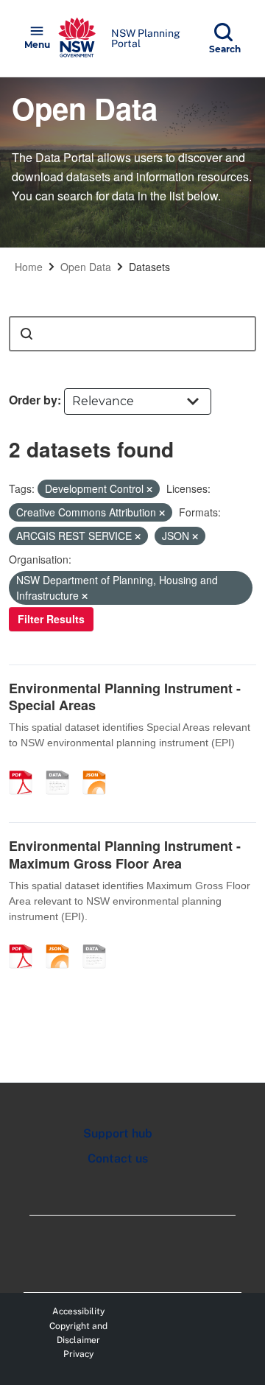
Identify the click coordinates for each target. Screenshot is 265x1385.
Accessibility (78, 1311)
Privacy (78, 1354)
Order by (33, 399)
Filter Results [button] (51, 618)
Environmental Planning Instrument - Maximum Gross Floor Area (125, 854)
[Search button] (26, 333)
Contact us (118, 1158)
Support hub (117, 1133)
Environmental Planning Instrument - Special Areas (125, 697)
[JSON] (99, 767)
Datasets (149, 266)
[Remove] (149, 489)
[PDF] (26, 767)
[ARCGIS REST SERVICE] (63, 767)
